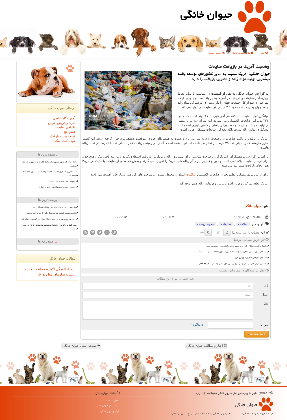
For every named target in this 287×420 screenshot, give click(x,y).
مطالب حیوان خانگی (241, 53)
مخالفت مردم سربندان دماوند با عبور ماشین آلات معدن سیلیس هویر (237, 246)
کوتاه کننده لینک (65, 140)
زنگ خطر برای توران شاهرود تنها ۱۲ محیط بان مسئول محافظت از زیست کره (233, 251)
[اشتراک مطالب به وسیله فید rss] (85, 232)
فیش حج (69, 131)
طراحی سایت (66, 127)
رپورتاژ (42, 274)
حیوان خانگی (206, 14)
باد (68, 269)
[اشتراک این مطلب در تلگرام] (114, 232)
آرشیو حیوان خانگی (109, 411)
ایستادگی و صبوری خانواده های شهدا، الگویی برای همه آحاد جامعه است (50, 173)
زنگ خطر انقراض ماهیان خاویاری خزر (251, 257)
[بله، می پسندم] (226, 232)
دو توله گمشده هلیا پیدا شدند (63, 181)
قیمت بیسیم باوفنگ (62, 136)
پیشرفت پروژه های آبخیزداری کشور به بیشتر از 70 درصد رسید (50, 227)
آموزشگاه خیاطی (64, 118)
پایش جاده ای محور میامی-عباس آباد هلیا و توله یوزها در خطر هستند (49, 164)
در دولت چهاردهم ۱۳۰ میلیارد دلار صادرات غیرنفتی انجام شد (49, 219)
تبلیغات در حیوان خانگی (107, 405)
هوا (49, 274)
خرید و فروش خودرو (61, 122)
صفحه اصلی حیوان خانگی (79, 345)
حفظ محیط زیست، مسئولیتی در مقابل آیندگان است (54, 207)
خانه (263, 53)
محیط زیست (215, 53)
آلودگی (60, 269)
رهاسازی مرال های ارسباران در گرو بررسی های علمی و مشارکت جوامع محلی (233, 263)
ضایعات (226, 224)
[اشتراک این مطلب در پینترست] (92, 232)
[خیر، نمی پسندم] (208, 232)
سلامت (191, 174)
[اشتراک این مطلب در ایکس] (100, 232)
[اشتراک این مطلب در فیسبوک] (107, 232)
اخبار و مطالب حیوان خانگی (205, 345)
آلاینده (50, 269)
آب (72, 269)
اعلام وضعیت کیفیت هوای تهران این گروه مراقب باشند (52, 213)
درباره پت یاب (112, 400)
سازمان (58, 274)
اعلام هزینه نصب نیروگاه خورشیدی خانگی (58, 187)
